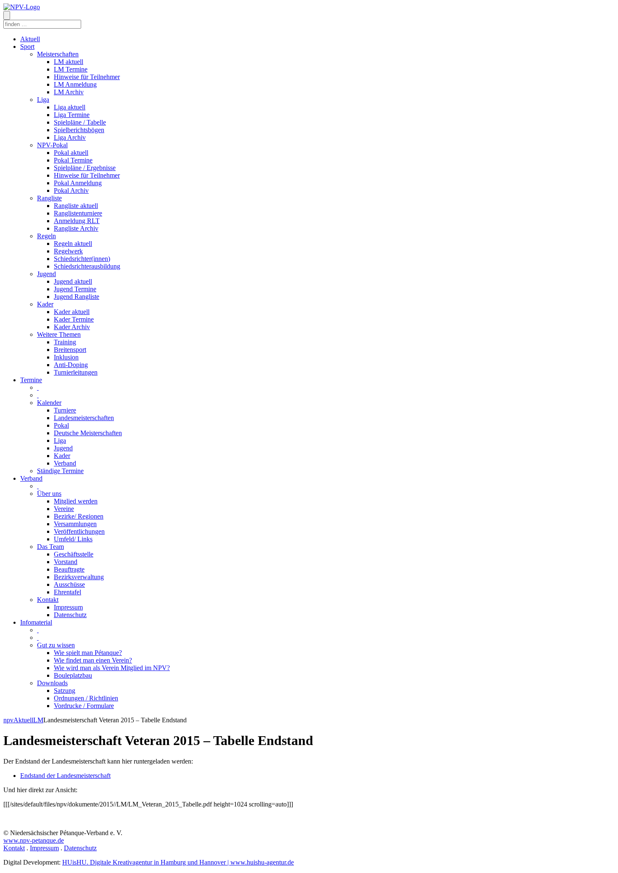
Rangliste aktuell (76, 205)
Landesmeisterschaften (84, 417)
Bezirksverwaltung (79, 576)
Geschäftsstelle (73, 554)
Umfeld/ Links (73, 539)
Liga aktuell (69, 107)
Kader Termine (74, 319)
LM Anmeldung (75, 84)
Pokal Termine (73, 160)
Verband (65, 463)
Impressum (68, 607)
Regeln (46, 236)
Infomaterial (36, 622)
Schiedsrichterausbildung (87, 266)
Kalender (49, 402)
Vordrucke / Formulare (84, 705)
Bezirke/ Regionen (78, 516)
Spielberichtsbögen (79, 129)
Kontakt (47, 599)
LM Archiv (69, 92)
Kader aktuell (72, 311)
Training (65, 342)
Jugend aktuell (73, 281)
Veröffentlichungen (79, 531)
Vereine (64, 508)
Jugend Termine (75, 289)
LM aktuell (68, 61)
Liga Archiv (70, 137)
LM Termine (70, 69)
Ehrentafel (67, 592)
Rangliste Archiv (76, 228)
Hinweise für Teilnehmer (87, 76)
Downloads (52, 683)
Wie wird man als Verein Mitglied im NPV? (112, 667)
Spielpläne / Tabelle (80, 122)
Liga (43, 99)
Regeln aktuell (73, 243)
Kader (45, 304)
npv (8, 720)
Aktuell (30, 39)
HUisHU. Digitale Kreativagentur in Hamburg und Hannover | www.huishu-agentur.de (178, 862)
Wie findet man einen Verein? (93, 660)
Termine (31, 379)
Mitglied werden (76, 501)
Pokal (61, 425)
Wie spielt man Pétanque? (88, 652)
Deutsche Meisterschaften (88, 432)
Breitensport (70, 349)
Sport (27, 46)
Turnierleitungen (76, 372)
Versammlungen (75, 523)
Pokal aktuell (71, 152)
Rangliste (49, 198)
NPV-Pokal (52, 145)
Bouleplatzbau (73, 675)
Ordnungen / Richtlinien (86, 698)
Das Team (50, 546)
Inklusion (66, 357)
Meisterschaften (58, 54)
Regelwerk (68, 251)
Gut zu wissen (56, 645)
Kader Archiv (72, 326)
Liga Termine (72, 114)
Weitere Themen (59, 334)
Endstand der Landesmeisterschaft (65, 775)
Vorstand (65, 561)
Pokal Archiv (71, 190)
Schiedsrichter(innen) (82, 258)
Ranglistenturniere (78, 213)
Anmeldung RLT (77, 220)
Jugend (46, 273)
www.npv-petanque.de (33, 840)
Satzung (64, 690)
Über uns (49, 493)
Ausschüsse (69, 584)
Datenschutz (70, 614)
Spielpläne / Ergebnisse (85, 167)
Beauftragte (69, 569)
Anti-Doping (71, 364)
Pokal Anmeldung (78, 182)
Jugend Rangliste (76, 296)
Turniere (65, 410)
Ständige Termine (60, 470)
